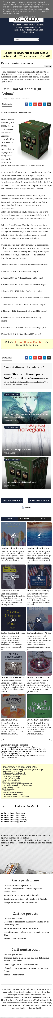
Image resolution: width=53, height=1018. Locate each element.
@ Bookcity (14, 820)
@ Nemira (13, 822)
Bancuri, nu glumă (9, 720)
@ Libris (13, 815)
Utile (43, 519)
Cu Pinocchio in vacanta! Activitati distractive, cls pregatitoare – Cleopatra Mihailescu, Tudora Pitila (23, 750)
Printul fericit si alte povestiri (14, 745)
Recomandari (26, 519)
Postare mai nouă (12, 500)
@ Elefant (13, 818)
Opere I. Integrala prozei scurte (15, 754)
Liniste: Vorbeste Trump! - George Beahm (39, 590)
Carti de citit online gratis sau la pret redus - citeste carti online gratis (39, 548)
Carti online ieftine (10, 590)
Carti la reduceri (23, 98)
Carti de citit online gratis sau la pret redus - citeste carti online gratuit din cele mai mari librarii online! (13, 548)
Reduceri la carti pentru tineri (17, 450)
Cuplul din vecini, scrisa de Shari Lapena (39, 720)
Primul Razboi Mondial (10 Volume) (20, 482)
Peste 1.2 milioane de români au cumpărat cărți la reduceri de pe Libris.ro (26, 415)
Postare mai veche (39, 500)
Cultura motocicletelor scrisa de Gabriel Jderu (13, 677)
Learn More (23, 17)
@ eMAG (13, 813)
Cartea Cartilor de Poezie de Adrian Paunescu (13, 633)
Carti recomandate (9, 519)
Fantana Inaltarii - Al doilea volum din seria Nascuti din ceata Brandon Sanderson (39, 633)
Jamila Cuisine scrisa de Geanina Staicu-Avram (39, 677)
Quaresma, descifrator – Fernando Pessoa (19, 747)
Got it (32, 17)
